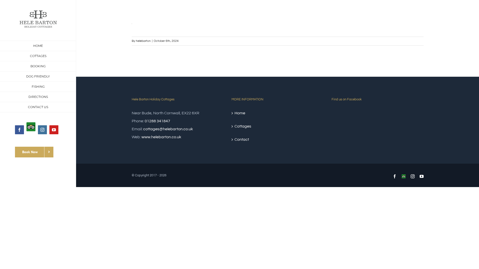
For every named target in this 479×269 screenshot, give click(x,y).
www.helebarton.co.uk (161, 137)
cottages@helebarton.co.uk (168, 129)
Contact (242, 139)
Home (240, 113)
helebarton (143, 41)
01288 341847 (157, 121)
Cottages (243, 126)
